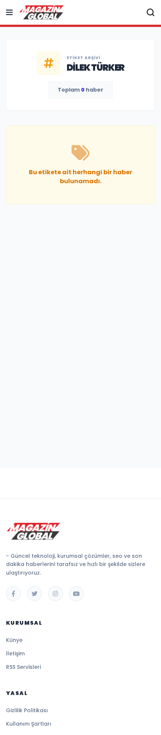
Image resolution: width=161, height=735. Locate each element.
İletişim (15, 653)
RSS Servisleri (23, 667)
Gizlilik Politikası (27, 710)
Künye (14, 640)
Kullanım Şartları (28, 724)
